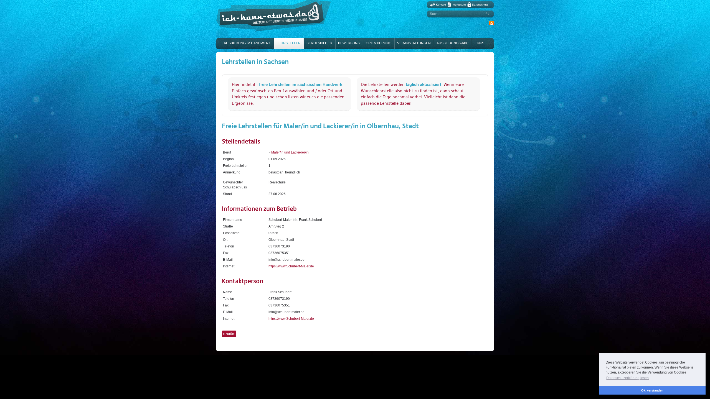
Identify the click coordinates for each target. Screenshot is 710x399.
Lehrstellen (289, 43)
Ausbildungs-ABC (453, 43)
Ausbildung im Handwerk (247, 43)
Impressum (459, 4)
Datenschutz (480, 4)
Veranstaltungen (414, 43)
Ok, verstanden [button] (652, 390)
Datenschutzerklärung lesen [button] (627, 378)
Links (479, 43)
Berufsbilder (319, 43)
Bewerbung (349, 43)
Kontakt (441, 4)
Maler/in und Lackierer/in (290, 152)
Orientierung (378, 43)
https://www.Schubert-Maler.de (291, 266)
